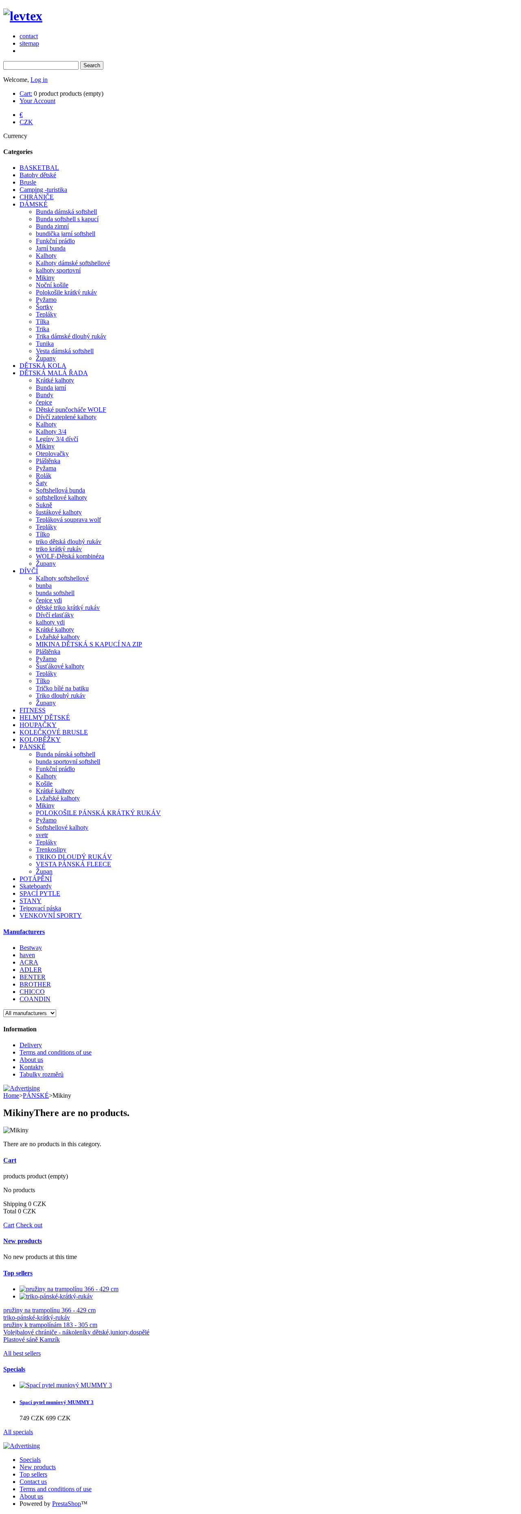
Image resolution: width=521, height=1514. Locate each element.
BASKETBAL (39, 167)
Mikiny (45, 277)
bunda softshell (55, 592)
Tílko (43, 534)
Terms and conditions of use (56, 1052)
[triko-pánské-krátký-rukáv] (56, 1296)
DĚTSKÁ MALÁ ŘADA (54, 372)
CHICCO (32, 991)
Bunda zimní (52, 226)
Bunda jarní (51, 387)
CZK (26, 122)
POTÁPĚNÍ (36, 878)
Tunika (45, 343)
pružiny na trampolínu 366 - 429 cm (49, 1310)
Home (11, 1095)
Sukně (44, 504)
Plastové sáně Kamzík (31, 1339)
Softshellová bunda (60, 490)
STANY (31, 900)
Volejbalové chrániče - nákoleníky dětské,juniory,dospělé (76, 1332)
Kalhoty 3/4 (51, 431)
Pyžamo (46, 299)
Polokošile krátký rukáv (66, 292)
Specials (14, 1369)
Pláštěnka (48, 460)
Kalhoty (46, 255)
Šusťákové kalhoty (60, 666)
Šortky (44, 306)
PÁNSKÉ (33, 746)
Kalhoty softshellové (62, 578)
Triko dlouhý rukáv (60, 695)
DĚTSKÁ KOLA (43, 365)
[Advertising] (21, 1088)
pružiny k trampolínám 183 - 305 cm (50, 1324)
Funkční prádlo (55, 240)
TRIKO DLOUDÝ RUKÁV (74, 856)
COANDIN (35, 998)
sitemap (29, 43)
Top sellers (18, 1273)
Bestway (31, 947)
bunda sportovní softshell (68, 761)
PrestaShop (66, 1503)
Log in (39, 79)
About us (31, 1059)
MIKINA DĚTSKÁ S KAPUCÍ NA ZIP (89, 644)
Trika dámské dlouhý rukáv (71, 336)
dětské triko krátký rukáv (68, 607)
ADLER (31, 969)
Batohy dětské (38, 174)
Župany (46, 358)
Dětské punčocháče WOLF (71, 409)
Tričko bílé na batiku (62, 688)
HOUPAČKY (38, 724)
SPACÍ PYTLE (40, 893)
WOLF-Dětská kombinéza (70, 556)
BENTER (33, 976)
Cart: (26, 93)
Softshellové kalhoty (62, 827)
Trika (42, 328)
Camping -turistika (43, 189)
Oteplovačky (52, 453)
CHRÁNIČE (37, 196)
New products (22, 1240)
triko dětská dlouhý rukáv (68, 541)
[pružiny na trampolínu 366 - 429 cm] (69, 1288)
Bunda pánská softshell (65, 754)
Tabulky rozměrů (41, 1074)
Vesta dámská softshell (65, 350)
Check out (29, 1225)
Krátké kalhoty (55, 380)
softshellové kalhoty (61, 497)
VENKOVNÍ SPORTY (51, 915)
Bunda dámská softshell (66, 211)
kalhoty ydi (50, 622)
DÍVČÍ (29, 570)
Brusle (28, 182)
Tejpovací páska (40, 908)
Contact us (33, 1481)
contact (29, 36)
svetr (42, 834)
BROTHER (35, 984)
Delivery (31, 1045)
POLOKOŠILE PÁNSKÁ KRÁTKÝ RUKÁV (98, 812)
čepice (44, 402)
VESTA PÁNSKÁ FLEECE (73, 864)
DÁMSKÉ (34, 204)
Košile (44, 783)
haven (27, 954)
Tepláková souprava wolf (68, 519)
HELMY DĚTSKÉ (45, 717)
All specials (18, 1431)
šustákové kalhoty (59, 512)
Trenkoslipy (51, 849)
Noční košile (52, 284)
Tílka (42, 321)
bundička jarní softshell (65, 233)
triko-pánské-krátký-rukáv (36, 1317)
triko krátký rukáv (59, 548)
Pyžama (46, 468)
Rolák (43, 475)
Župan (44, 871)
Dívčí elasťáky (55, 614)
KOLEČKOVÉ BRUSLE (54, 732)
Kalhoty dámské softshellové (73, 262)
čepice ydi (49, 600)
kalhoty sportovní (58, 270)
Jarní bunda (51, 248)
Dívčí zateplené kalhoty (66, 416)
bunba (44, 585)
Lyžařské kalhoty (58, 636)
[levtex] (22, 16)
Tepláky (46, 314)
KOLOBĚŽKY (40, 739)
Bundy (44, 394)
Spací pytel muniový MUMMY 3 (57, 1402)
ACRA (29, 962)
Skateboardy (36, 886)
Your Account (37, 100)
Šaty (41, 482)
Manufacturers (24, 931)
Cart (9, 1160)
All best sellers (22, 1353)
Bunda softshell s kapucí (67, 218)
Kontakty (32, 1067)
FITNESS (33, 710)
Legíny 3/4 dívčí (57, 438)
